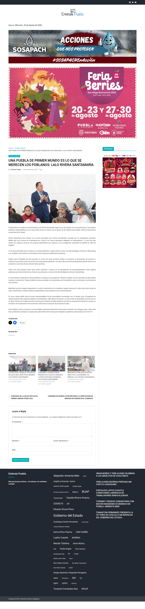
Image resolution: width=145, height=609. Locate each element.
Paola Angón (65, 549)
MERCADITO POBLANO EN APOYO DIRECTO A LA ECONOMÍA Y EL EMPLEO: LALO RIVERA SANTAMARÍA (81, 375)
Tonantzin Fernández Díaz (65, 588)
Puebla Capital (14, 156)
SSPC (55, 583)
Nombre (16, 441)
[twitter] (133, 2)
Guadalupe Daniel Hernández (65, 522)
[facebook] (130, 2)
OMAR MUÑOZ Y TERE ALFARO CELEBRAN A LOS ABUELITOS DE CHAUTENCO (115, 474)
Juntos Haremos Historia (61, 526)
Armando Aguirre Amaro (61, 492)
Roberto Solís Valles (59, 558)
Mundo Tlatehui (61, 543)
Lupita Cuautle (60, 537)
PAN (54, 549)
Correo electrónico (61, 441)
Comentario (17, 422)
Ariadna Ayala (77, 486)
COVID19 (58, 503)
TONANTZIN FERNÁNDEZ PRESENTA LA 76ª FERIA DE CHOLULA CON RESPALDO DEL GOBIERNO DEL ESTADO (114, 515)
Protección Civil (58, 554)
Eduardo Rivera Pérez (63, 509)
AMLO (85, 476)
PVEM (76, 554)
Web (14, 450)
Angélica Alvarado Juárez (64, 481)
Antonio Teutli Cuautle (61, 486)
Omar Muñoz (79, 543)
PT (69, 554)
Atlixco (75, 492)
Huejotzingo (85, 522)
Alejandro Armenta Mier (66, 475)
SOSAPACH (65, 578)
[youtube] (136, 2)
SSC (74, 578)
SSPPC (65, 583)
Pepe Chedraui (80, 549)
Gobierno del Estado (68, 515)
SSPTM (73, 583)
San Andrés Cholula (60, 563)
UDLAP (84, 588)
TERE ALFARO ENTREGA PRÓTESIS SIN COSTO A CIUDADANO (114, 483)
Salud (70, 558)
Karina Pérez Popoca (62, 532)
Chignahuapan (58, 498)
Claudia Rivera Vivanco (77, 497)
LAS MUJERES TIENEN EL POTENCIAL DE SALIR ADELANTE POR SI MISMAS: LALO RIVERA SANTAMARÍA (21, 375)
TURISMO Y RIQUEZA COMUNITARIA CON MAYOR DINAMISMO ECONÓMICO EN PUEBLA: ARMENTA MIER (115, 504)
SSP (81, 578)
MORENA (76, 538)
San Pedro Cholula (59, 568)
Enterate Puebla (16, 169)
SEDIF (71, 568)
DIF (68, 504)
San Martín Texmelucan (79, 563)
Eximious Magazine (33, 599)
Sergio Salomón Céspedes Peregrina (69, 573)
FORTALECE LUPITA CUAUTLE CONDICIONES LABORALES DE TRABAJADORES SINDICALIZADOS (112, 493)
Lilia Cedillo (82, 531)
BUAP (85, 491)
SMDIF (55, 578)
